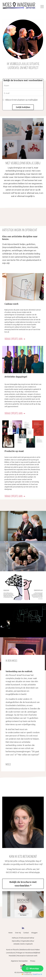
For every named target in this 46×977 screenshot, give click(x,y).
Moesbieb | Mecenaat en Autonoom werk (23, 956)
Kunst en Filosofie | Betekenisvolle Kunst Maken (23, 949)
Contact (26, 933)
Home (10, 933)
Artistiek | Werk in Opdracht (23, 944)
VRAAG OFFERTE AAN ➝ (14, 339)
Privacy (32, 961)
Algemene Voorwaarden (19, 961)
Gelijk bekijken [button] (23, 107)
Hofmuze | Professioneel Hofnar (23, 938)
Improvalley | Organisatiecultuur (23, 941)
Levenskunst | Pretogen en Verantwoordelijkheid (23, 953)
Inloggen (34, 933)
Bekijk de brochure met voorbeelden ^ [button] (23, 884)
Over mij (18, 933)
